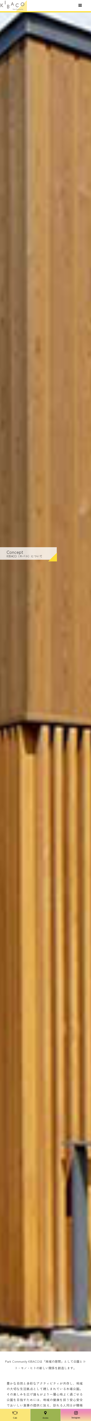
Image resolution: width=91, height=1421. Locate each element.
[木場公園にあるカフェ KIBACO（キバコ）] (13, 5)
